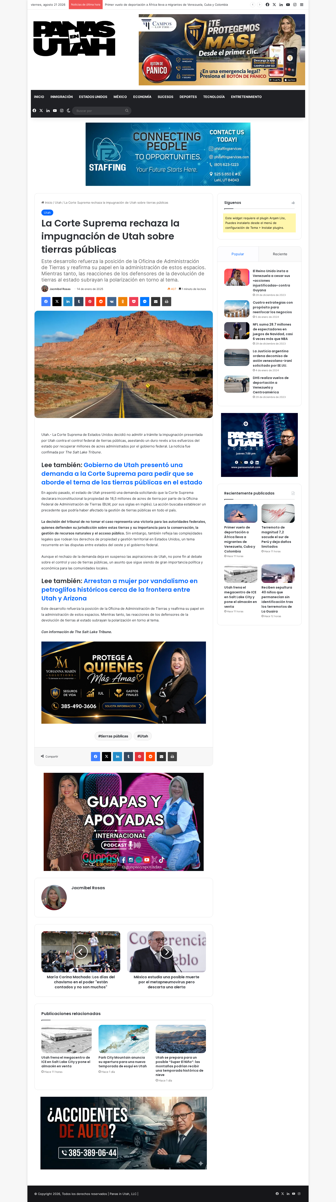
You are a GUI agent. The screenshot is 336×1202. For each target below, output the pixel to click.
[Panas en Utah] (74, 39)
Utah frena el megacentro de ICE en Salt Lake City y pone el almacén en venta (65, 1061)
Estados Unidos (93, 97)
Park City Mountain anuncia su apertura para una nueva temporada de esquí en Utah (123, 1061)
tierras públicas (114, 736)
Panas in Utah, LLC (123, 1194)
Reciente (280, 254)
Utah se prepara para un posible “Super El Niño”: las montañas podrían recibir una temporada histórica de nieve (179, 1066)
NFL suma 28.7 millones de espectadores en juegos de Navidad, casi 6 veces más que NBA (273, 331)
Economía (142, 97)
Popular (238, 254)
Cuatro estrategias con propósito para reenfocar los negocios (273, 307)
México (120, 97)
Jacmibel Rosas (60, 289)
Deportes (188, 97)
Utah (58, 202)
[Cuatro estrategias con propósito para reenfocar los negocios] (236, 308)
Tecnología (214, 97)
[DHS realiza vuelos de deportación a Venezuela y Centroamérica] (236, 384)
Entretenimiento (246, 97)
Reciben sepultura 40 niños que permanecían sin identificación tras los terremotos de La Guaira (277, 599)
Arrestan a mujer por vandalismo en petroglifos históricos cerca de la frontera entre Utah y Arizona (119, 589)
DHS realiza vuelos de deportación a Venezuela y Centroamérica (271, 385)
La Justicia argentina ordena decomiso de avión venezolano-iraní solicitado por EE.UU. (272, 358)
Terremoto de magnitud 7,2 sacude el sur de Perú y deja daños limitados (276, 537)
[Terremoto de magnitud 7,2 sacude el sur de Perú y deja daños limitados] (278, 513)
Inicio (39, 97)
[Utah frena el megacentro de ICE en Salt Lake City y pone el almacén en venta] (66, 1039)
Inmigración (62, 97)
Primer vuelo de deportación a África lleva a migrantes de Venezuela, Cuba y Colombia (239, 539)
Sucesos (165, 97)
